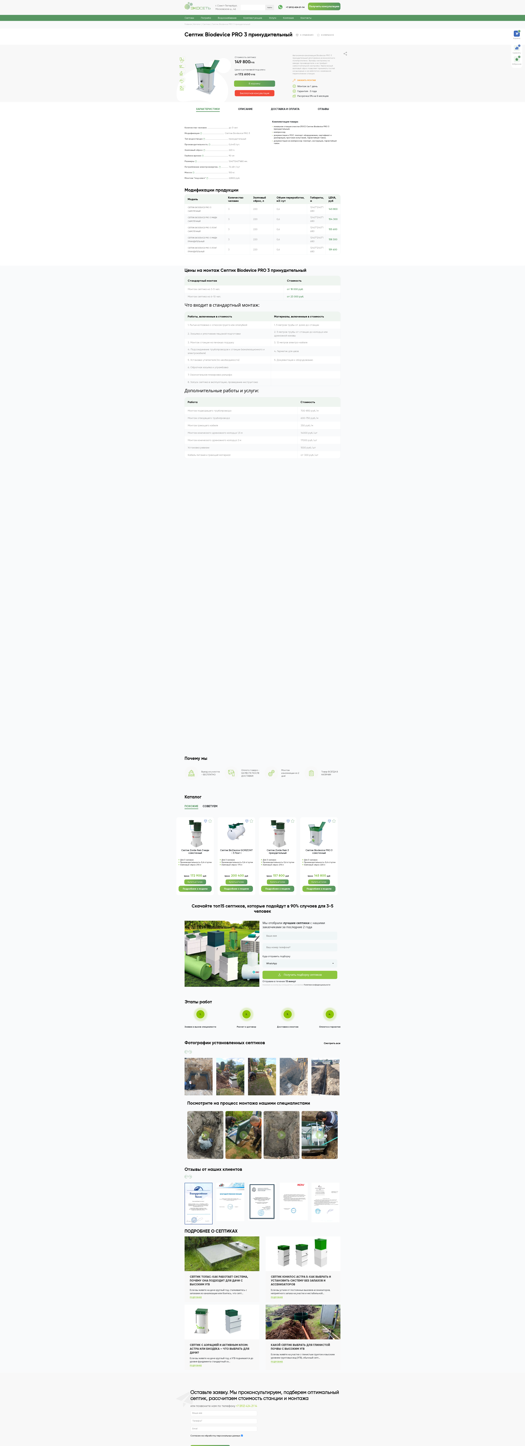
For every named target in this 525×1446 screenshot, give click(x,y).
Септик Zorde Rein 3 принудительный (278, 851)
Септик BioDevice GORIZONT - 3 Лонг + (236, 851)
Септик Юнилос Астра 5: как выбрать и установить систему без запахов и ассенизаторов (301, 1280)
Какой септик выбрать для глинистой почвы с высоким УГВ (300, 1347)
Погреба (206, 17)
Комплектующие (252, 17)
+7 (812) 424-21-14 (295, 7)
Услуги (272, 17)
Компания (288, 17)
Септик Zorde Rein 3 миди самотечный (195, 851)
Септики (189, 17)
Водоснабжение (227, 17)
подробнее (196, 1297)
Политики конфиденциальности (317, 985)
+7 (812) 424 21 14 (246, 1406)
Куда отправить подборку (276, 956)
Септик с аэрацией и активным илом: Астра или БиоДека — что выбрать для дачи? (219, 1348)
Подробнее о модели (195, 888)
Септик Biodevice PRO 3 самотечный (319, 851)
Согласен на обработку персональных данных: (215, 1435)
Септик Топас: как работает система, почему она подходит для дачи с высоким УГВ (219, 1280)
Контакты (306, 17)
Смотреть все (332, 1043)
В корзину (254, 83)
